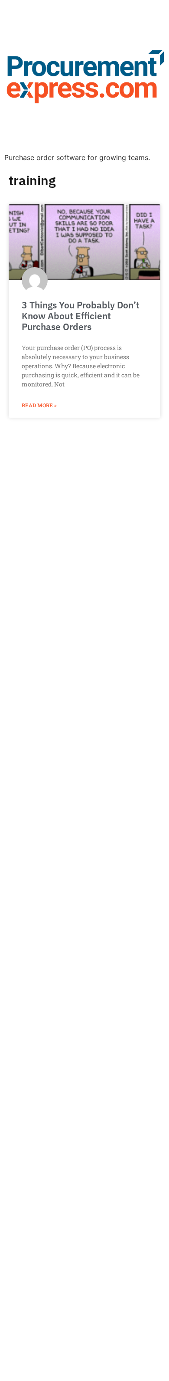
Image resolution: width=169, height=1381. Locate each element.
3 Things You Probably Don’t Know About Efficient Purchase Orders (81, 316)
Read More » (39, 405)
